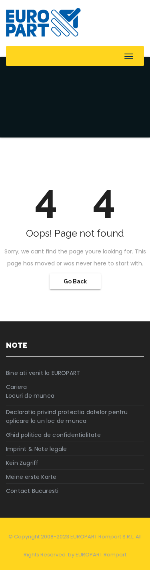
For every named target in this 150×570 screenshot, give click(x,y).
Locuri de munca (30, 396)
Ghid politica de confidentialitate (53, 435)
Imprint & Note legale (36, 449)
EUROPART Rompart (101, 554)
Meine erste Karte (31, 477)
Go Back (75, 281)
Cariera (16, 387)
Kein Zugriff (22, 463)
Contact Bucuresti (32, 491)
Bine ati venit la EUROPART (43, 373)
